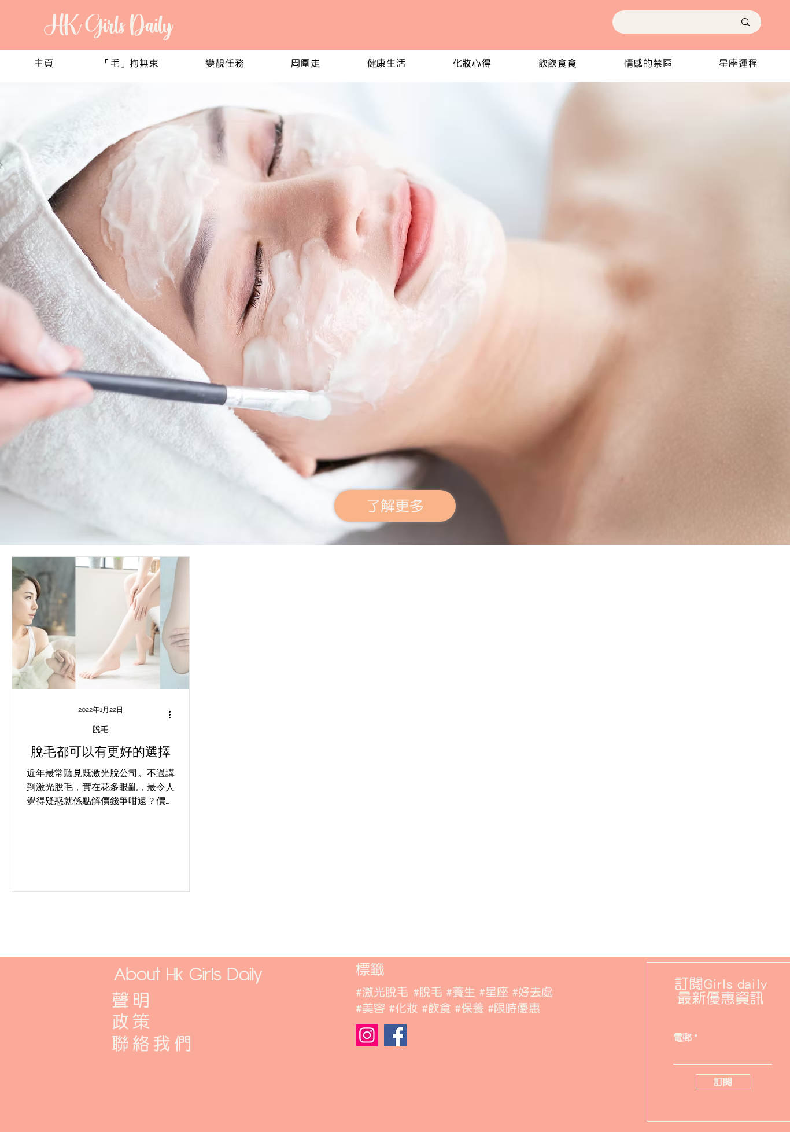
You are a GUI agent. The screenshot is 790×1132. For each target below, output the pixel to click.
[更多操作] (173, 715)
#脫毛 (427, 992)
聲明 (132, 1000)
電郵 (682, 1037)
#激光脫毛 (382, 992)
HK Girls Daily (107, 25)
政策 (132, 1021)
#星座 (493, 992)
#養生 (460, 992)
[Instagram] (367, 1035)
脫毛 (101, 729)
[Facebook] (395, 1035)
